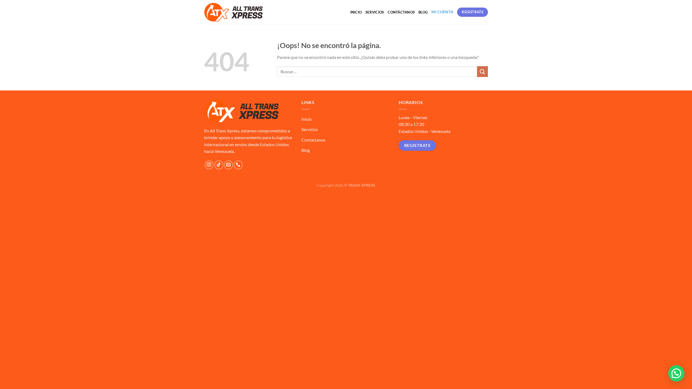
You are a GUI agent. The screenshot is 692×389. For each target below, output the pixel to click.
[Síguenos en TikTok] (218, 164)
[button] (676, 373)
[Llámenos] (238, 164)
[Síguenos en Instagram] (209, 164)
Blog (423, 12)
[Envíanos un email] (228, 164)
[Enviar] (482, 71)
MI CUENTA (442, 12)
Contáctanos (401, 12)
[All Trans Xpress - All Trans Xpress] (233, 12)
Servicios (374, 12)
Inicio (356, 12)
